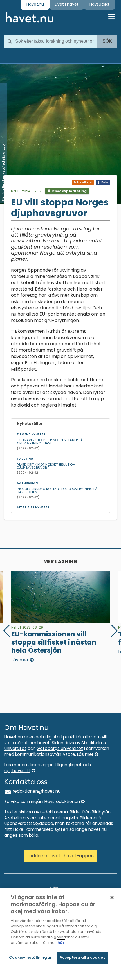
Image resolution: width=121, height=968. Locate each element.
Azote (68, 754)
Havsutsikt (99, 4)
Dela (104, 182)
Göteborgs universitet (60, 748)
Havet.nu (35, 4)
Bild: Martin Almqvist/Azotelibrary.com (3, 171)
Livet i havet (67, 4)
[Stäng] (112, 897)
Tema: (68, 191)
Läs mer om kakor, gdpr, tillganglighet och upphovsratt (47, 768)
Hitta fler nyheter (33, 507)
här (60, 942)
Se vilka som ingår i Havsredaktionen (42, 801)
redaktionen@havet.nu (36, 791)
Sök (107, 41)
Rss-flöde (84, 182)
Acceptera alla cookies (82, 957)
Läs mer (86, 754)
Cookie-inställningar (30, 957)
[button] (114, 631)
